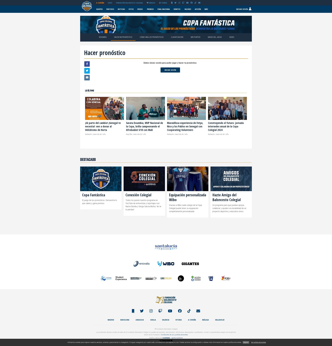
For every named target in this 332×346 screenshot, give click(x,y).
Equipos (99, 9)
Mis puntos (195, 37)
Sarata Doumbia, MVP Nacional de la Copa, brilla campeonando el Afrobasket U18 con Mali (144, 126)
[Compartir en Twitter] (87, 71)
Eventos (177, 9)
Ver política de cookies (258, 342)
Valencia (165, 320)
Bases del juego (215, 37)
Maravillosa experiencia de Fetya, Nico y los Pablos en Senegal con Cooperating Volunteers (185, 126)
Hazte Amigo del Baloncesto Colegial (226, 197)
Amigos (151, 3)
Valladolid (219, 320)
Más (206, 9)
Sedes (110, 3)
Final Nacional (163, 9)
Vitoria (178, 320)
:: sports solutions (173, 338)
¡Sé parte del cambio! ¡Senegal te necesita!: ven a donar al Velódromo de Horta (103, 126)
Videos (140, 9)
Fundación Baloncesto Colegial (129, 3)
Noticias (121, 9)
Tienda (164, 3)
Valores (188, 9)
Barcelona (124, 320)
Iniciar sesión (170, 70)
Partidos (110, 9)
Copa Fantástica (93, 194)
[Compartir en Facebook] (87, 64)
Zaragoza (140, 320)
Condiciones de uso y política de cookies (174, 335)
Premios (150, 9)
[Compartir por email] (87, 77)
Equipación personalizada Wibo (187, 197)
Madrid (111, 320)
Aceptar (245, 342)
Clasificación (177, 37)
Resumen (102, 37)
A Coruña (100, 3)
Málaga (205, 320)
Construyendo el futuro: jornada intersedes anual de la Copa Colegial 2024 (226, 126)
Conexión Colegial (138, 194)
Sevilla (153, 320)
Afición (198, 9)
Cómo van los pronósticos (152, 37)
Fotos (131, 9)
